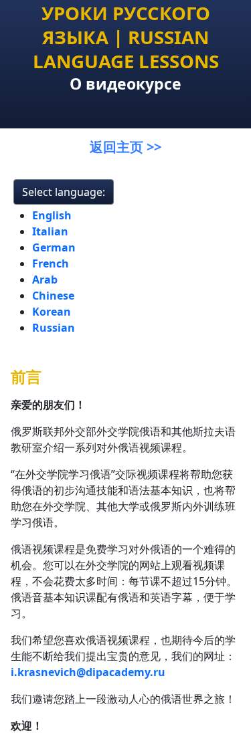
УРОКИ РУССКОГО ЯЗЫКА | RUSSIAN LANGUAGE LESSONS (126, 37)
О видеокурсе (125, 83)
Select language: (63, 192)
